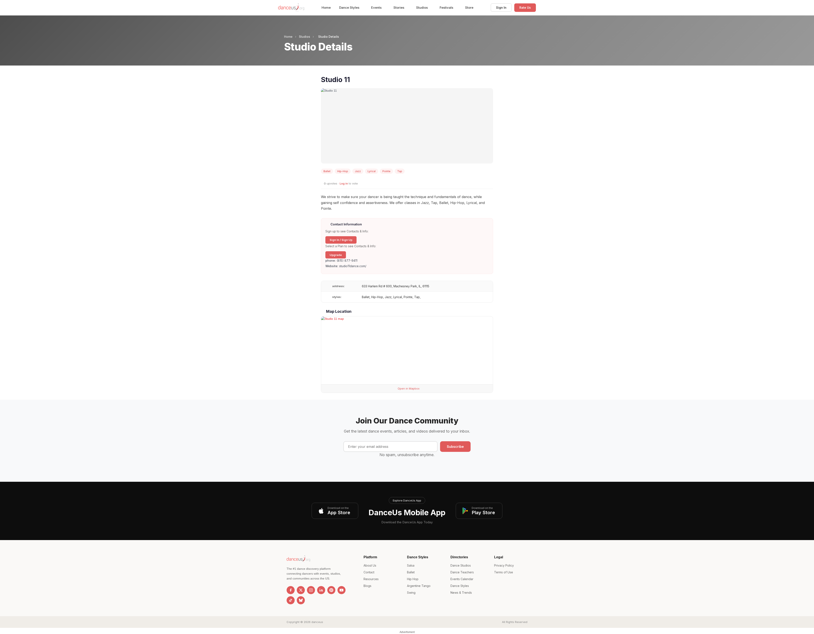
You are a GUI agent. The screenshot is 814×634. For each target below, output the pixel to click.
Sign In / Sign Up (341, 240)
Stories (399, 8)
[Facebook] (291, 590)
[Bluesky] (301, 600)
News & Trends (461, 592)
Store (469, 8)
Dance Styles (349, 8)
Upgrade (336, 255)
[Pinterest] (331, 590)
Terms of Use (503, 572)
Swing (411, 592)
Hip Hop (412, 579)
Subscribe (455, 446)
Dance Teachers (462, 572)
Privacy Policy (504, 565)
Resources (371, 579)
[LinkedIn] (321, 590)
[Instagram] (311, 590)
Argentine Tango (419, 586)
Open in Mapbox (408, 388)
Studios (422, 8)
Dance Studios (460, 565)
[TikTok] (291, 600)
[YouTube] (341, 590)
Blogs (367, 586)
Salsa (410, 565)
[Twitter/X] (301, 590)
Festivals (447, 8)
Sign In (501, 7)
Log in (344, 183)
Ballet (411, 572)
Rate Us (525, 7)
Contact (369, 572)
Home (326, 8)
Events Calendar (461, 579)
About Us (370, 565)
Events (376, 8)
